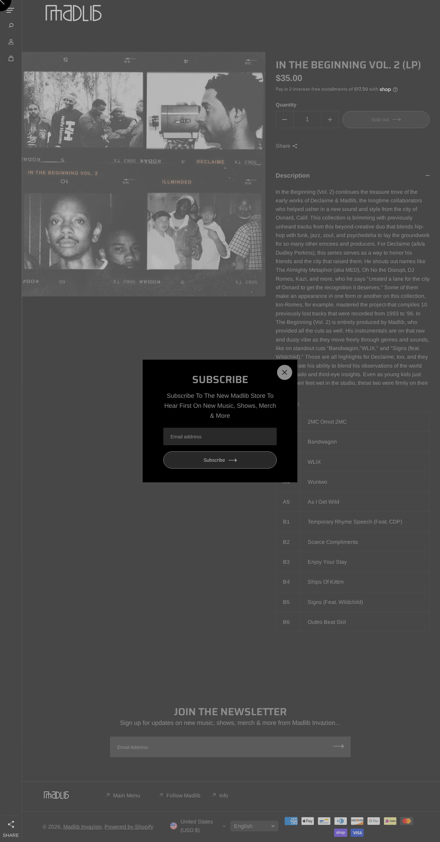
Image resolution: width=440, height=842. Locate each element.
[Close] (284, 372)
